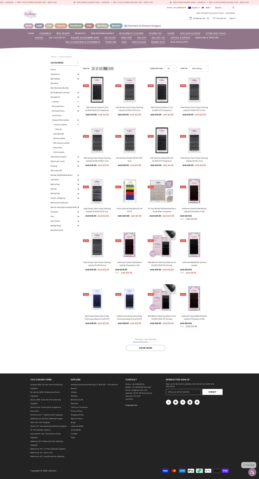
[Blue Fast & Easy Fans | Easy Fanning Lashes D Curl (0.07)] (97, 298)
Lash (39, 25)
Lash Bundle (58, 134)
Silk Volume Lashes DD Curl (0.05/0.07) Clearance (161, 159)
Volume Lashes (65, 57)
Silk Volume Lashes (61, 143)
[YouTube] (197, 402)
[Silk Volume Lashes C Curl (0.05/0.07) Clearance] (162, 90)
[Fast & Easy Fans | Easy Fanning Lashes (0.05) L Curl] (194, 140)
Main (29, 25)
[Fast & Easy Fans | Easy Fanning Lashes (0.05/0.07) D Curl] (129, 90)
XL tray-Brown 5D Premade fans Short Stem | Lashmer (162, 210)
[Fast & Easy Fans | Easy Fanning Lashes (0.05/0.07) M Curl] (97, 191)
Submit (212, 392)
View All (58, 129)
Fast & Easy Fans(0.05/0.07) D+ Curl (129, 159)
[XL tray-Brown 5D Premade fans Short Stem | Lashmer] (162, 191)
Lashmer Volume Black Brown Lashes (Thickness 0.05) (194, 317)
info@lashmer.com (139, 390)
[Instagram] (175, 402)
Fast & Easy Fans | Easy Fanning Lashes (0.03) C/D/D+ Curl (97, 159)
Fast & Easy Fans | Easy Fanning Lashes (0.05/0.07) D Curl (129, 108)
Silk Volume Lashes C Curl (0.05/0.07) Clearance (162, 108)
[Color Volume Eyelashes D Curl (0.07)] (129, 191)
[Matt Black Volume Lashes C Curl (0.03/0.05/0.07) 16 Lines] (162, 298)
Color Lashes (58, 152)
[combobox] (222, 8)
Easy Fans (57, 147)
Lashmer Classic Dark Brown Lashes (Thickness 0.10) (129, 263)
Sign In (232, 18)
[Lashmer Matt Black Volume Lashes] (194, 245)
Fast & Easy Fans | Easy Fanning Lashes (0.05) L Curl (194, 159)
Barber (116, 25)
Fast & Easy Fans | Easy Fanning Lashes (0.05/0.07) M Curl (97, 210)
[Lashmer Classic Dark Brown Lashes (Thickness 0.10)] (129, 245)
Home (53, 57)
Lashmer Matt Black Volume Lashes (194, 263)
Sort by (184, 68)
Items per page (156, 68)
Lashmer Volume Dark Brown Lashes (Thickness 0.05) (194, 210)
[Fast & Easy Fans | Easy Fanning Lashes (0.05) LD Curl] (97, 245)
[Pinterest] (182, 402)
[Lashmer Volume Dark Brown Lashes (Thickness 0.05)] (194, 191)
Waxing (102, 25)
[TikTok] (189, 402)
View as (86, 68)
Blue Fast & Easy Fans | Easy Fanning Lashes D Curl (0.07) (97, 317)
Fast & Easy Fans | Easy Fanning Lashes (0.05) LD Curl (97, 263)
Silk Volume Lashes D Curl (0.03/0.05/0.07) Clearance (97, 108)
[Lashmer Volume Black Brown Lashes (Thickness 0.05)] (194, 298)
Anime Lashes (59, 138)
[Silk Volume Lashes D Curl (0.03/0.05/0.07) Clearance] (97, 90)
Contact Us (131, 405)
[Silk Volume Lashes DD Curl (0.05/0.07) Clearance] (162, 140)
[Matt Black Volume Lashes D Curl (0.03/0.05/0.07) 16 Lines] (162, 245)
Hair (89, 25)
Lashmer (52, 470)
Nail (49, 25)
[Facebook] (168, 402)
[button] (65, 74)
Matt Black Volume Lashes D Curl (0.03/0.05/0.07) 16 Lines (162, 263)
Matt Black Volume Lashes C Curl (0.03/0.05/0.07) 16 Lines (162, 317)
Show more (145, 348)
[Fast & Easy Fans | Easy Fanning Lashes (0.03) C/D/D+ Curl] (97, 140)
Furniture (76, 25)
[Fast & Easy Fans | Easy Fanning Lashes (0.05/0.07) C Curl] (194, 90)
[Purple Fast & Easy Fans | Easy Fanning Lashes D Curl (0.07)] (129, 298)
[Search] (224, 8)
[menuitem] (65, 69)
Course (61, 25)
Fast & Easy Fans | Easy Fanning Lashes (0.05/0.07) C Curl (194, 108)
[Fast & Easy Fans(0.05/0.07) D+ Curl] (129, 140)
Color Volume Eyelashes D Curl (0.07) (130, 210)
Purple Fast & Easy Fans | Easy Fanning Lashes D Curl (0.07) (129, 317)
